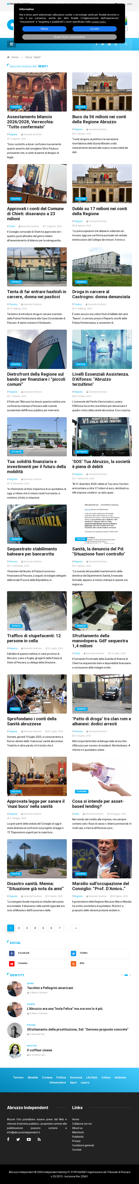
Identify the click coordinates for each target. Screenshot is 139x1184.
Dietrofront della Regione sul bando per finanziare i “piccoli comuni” (36, 379)
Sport (73, 1082)
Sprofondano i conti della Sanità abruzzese (31, 721)
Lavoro (85, 1082)
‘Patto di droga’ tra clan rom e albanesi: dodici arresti (101, 721)
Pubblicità (77, 1136)
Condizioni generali (83, 1145)
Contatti (76, 1149)
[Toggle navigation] (11, 44)
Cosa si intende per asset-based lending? (98, 804)
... (68, 928)
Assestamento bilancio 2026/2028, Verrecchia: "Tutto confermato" (30, 121)
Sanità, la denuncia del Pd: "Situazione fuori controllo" (98, 551)
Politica (16, 107)
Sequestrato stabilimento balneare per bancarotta (32, 551)
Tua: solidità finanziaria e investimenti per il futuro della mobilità (36, 466)
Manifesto (78, 1132)
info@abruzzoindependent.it (23, 1132)
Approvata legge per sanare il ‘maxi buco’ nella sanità (36, 804)
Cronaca (16, 282)
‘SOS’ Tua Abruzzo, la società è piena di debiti (101, 464)
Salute (15, 709)
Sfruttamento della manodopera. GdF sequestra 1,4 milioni (100, 640)
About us (77, 1128)
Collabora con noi (82, 1123)
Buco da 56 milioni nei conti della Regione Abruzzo (99, 119)
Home (15, 57)
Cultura (31, 984)
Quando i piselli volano (44, 1009)
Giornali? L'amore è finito (46, 1050)
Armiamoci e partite (42, 1029)
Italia (76, 814)
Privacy (76, 1141)
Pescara (13, 304)
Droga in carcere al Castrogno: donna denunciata (101, 294)
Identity (17, 975)
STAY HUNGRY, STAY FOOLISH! (50, 988)
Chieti (12, 226)
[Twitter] (103, 44)
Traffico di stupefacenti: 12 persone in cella (34, 638)
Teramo (78, 304)
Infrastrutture (58, 1082)
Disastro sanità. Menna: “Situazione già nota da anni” (35, 886)
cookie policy (98, 21)
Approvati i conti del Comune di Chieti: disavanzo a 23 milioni (35, 213)
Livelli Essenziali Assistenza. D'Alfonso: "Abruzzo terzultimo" (100, 379)
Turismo (18, 1077)
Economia (82, 791)
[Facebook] (96, 44)
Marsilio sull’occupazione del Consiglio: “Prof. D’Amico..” (100, 886)
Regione (13, 134)
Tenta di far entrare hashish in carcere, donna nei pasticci (36, 294)
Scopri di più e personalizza (69, 36)
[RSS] (116, 44)
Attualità (17, 452)
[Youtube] (109, 44)
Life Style (32, 1004)
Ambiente (120, 1077)
